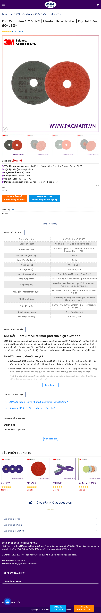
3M (13, 209)
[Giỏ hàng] (98, 4)
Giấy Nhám (41, 14)
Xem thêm (49, 385)
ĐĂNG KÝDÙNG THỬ (58, 608)
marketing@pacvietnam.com (22, 563)
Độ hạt (5, 190)
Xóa (97, 185)
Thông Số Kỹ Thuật (13, 233)
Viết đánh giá (50, 439)
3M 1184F (57, 483)
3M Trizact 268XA (87, 483)
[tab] (13, 329)
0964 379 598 (17, 560)
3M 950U (31, 483)
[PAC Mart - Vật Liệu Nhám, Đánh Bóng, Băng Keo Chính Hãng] (50, 4)
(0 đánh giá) (17, 31)
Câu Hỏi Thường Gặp (14, 395)
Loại (4, 187)
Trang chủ (7, 14)
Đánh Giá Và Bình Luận (14, 418)
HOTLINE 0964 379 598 (84, 608)
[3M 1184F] (64, 469)
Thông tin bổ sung (49, 224)
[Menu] (3, 5)
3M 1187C (5, 483)
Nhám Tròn (56, 14)
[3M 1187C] (12, 469)
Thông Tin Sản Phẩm (14, 329)
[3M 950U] (38, 469)
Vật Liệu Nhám (24, 14)
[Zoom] (5, 129)
